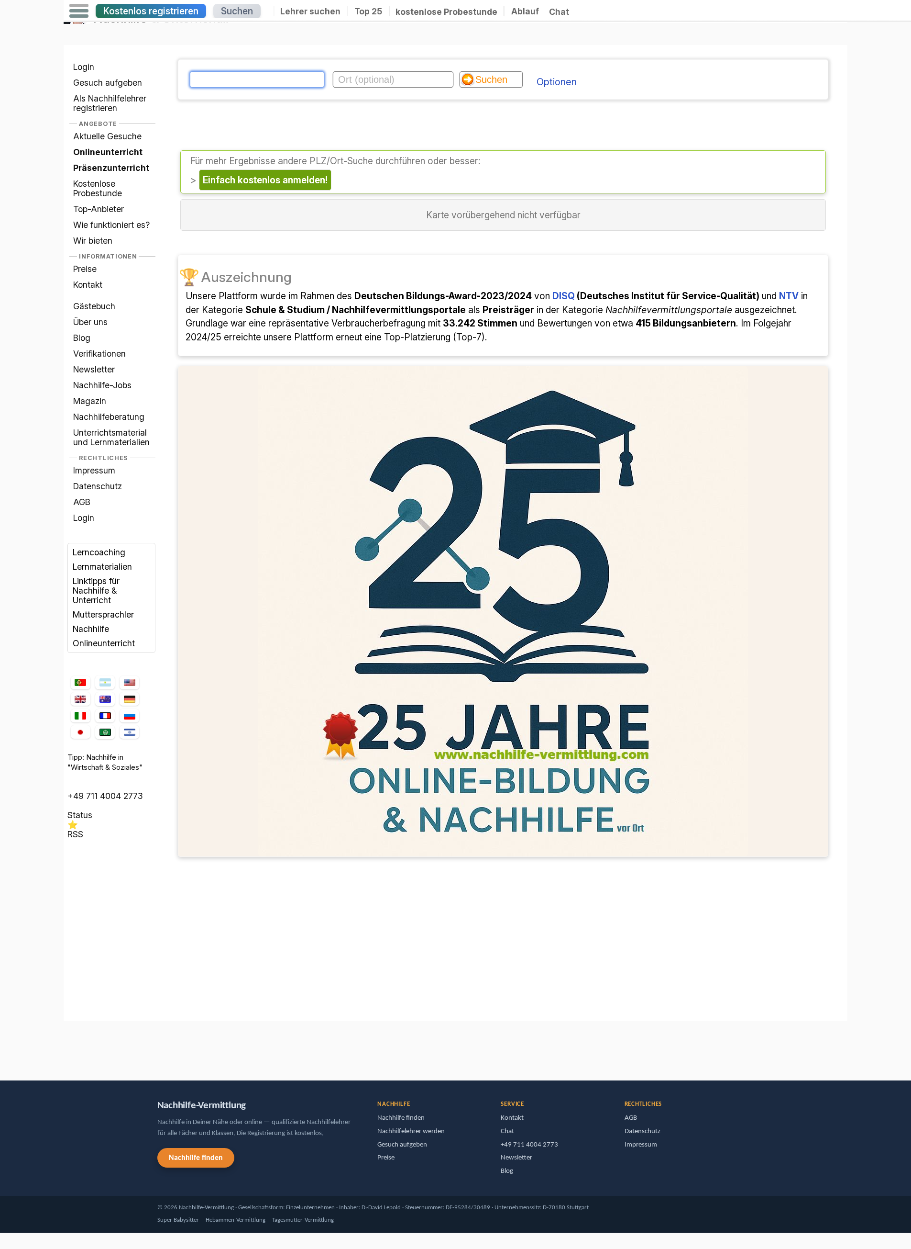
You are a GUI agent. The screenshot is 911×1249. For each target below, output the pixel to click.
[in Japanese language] (80, 732)
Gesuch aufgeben (107, 83)
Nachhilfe (91, 629)
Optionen (557, 82)
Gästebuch (94, 306)
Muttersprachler (103, 614)
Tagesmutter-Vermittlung (303, 1220)
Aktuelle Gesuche (107, 136)
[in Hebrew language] (129, 732)
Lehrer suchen (310, 11)
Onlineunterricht (104, 643)
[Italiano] (80, 716)
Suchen (237, 11)
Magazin (89, 401)
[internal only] (66, 1046)
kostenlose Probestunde (446, 11)
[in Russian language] (129, 716)
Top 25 (368, 11)
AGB (81, 502)
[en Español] (104, 682)
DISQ (563, 296)
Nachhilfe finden (196, 1158)
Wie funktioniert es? (111, 225)
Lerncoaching (99, 552)
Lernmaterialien (102, 567)
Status (79, 815)
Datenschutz (97, 486)
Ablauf (525, 11)
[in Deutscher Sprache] (129, 699)
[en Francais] (104, 715)
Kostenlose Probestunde (97, 188)
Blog (81, 338)
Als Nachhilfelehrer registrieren (109, 103)
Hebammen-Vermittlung (235, 1220)
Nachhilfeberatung (108, 417)
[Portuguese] (80, 682)
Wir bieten (92, 241)
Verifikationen (99, 354)
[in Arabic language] (104, 732)
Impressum (94, 470)
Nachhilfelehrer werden (411, 1131)
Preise (85, 269)
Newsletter (94, 369)
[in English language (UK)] (80, 699)
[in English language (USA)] (129, 682)
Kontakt (87, 285)
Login (83, 67)
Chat (559, 12)
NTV (789, 296)
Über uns (90, 322)
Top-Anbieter (98, 209)
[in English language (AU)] (104, 699)
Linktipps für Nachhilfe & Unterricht (96, 590)
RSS (75, 834)
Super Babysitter (178, 1220)
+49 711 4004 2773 (105, 796)
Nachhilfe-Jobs (102, 385)
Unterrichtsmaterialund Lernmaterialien (111, 437)
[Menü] (78, 11)
